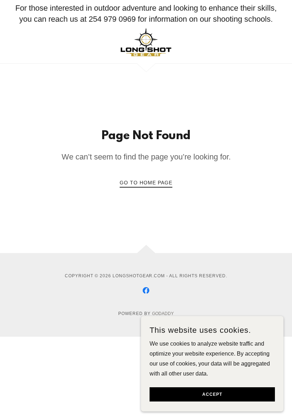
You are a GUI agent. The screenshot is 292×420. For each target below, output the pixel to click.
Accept (212, 394)
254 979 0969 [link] (112, 19)
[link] (146, 42)
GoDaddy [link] (163, 313)
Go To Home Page (146, 182)
